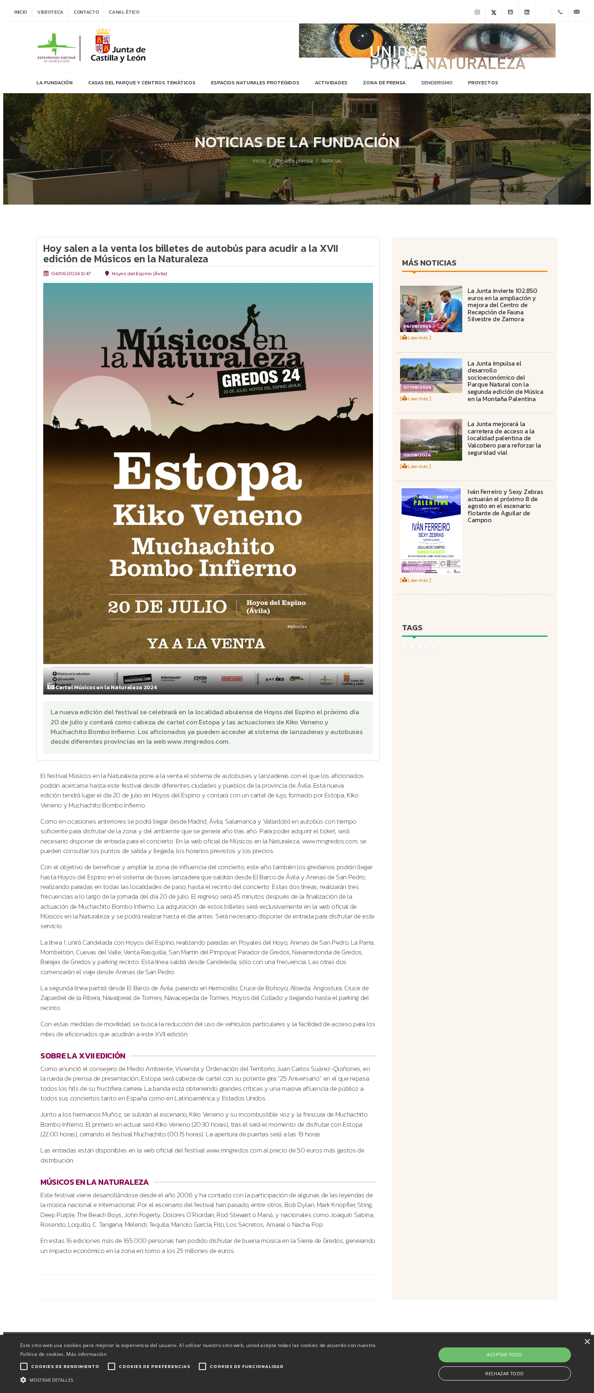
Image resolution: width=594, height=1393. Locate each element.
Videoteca (50, 12)
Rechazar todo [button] (504, 1373)
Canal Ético (124, 12)
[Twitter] (494, 12)
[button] (200, 1379)
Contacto (86, 12)
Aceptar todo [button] (504, 1354)
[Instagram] (477, 12)
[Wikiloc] (543, 12)
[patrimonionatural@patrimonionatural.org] (577, 12)
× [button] (587, 1342)
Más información (86, 1354)
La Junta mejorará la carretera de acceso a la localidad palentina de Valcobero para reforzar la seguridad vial (504, 438)
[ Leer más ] (415, 337)
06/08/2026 (417, 326)
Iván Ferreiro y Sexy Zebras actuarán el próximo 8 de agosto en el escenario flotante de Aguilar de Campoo (505, 506)
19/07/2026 (416, 568)
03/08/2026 (417, 455)
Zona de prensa (294, 161)
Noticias (331, 161)
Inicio (20, 12)
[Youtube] (510, 12)
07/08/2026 (417, 387)
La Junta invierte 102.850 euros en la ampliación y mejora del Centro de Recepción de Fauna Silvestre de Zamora (502, 305)
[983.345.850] (560, 12)
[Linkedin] (527, 12)
